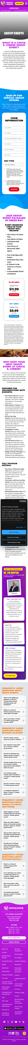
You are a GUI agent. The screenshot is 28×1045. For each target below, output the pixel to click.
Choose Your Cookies (13, 537)
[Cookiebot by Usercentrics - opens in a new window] (19, 501)
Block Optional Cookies (14, 542)
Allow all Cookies (14, 532)
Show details (19, 527)
